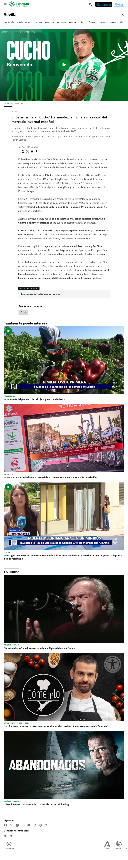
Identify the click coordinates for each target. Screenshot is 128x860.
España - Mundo (24, 22)
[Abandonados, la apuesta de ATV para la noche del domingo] (64, 765)
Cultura (38, 22)
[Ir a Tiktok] (35, 825)
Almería (72, 22)
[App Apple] (6, 835)
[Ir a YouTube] (30, 825)
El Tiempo (61, 22)
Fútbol (23, 312)
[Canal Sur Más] (103, 4)
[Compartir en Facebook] (23, 151)
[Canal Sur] (19, 4)
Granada (102, 22)
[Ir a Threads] (41, 825)
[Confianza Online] (119, 846)
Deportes (49, 22)
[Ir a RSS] (47, 825)
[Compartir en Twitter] (27, 151)
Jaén (121, 22)
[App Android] (12, 835)
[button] (64, 65)
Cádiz (82, 22)
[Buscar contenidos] (90, 4)
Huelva (113, 22)
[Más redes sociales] (36, 151)
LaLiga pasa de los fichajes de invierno (40, 294)
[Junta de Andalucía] (107, 846)
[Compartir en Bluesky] (32, 151)
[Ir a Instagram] (18, 825)
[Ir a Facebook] (6, 825)
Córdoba (91, 22)
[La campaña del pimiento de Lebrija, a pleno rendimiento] (64, 360)
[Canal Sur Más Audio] (119, 4)
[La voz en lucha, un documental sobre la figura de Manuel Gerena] (64, 609)
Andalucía (9, 22)
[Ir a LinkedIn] (24, 825)
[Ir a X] (122, 14)
